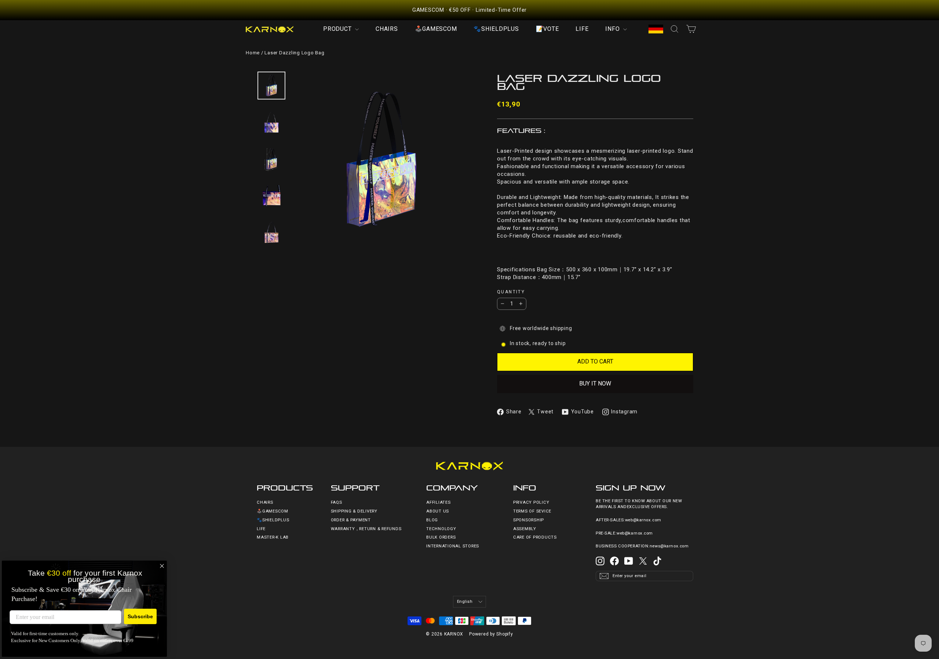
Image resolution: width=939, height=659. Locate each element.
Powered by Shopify (491, 634)
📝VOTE (547, 28)
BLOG (432, 520)
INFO (613, 28)
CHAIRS (387, 28)
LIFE (582, 28)
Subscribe (140, 616)
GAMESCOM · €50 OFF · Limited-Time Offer (469, 10)
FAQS (336, 502)
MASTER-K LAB (273, 537)
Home (253, 52)
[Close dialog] (162, 566)
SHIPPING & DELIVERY (354, 511)
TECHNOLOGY (441, 528)
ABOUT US (437, 511)
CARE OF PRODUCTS (535, 537)
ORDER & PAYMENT (351, 520)
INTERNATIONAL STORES (452, 546)
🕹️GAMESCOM (436, 28)
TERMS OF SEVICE (532, 511)
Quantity (511, 292)
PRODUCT (338, 28)
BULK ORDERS (441, 537)
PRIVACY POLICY (531, 502)
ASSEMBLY (524, 528)
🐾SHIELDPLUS (496, 28)
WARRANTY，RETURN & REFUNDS (366, 528)
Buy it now (595, 383)
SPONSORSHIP (528, 520)
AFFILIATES (438, 502)
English (465, 601)
